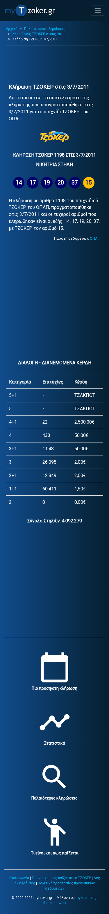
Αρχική (11, 29)
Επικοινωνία (19, 878)
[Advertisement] (54, 64)
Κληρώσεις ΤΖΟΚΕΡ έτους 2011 (38, 34)
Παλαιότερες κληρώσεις (44, 29)
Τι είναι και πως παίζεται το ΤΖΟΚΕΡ (61, 878)
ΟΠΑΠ (95, 238)
